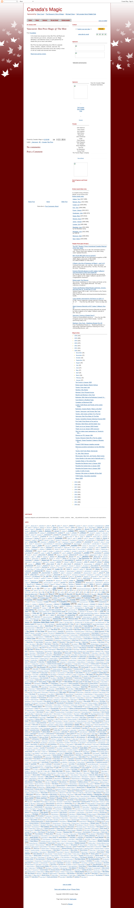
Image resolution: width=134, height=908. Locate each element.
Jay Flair (67, 735)
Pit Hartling (41, 815)
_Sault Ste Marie (45, 572)
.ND (29, 592)
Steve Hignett (51, 851)
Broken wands (66, 20)
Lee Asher (33, 764)
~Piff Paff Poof (57, 620)
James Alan (45, 730)
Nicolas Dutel (76, 801)
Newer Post (31, 201)
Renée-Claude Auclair (52, 821)
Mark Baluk (33, 776)
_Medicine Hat (73, 554)
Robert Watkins (79, 828)
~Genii (60, 613)
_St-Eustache (90, 574)
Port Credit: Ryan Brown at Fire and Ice (87, 421)
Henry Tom (35, 724)
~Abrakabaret (40, 609)
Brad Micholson (39, 651)
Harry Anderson (99, 720)
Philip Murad (72, 814)
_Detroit (81, 536)
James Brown (65, 730)
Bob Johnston (91, 649)
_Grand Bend (38, 543)
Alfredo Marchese (99, 631)
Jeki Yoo (89, 739)
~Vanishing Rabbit (85, 624)
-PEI (64, 588)
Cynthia (74, 674)
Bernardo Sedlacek (65, 645)
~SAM (93, 620)
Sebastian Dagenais (45, 841)
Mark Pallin (40, 778)
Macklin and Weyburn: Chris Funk (85, 395)
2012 (76, 499)
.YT (99, 592)
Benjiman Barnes (95, 644)
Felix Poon (105, 704)
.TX (80, 592)
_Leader (42, 553)
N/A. (66, 798)
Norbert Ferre (60, 803)
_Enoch (98, 538)
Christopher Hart (32, 670)
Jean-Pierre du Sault (56, 737)
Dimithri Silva (88, 692)
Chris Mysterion (41, 667)
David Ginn (33, 685)
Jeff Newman (35, 739)
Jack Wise (85, 728)
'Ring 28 (86, 594)
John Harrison (70, 744)
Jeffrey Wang (83, 739)
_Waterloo (38, 584)
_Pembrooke (77, 564)
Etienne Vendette (93, 703)
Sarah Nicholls (34, 837)
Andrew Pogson (30, 636)
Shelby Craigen (60, 843)
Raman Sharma (56, 817)
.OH (53, 592)
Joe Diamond (44, 742)
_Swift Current (86, 578)
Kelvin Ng (93, 756)
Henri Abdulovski (79, 722)
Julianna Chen (78, 753)
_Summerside (64, 578)
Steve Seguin (84, 851)
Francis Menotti (78, 706)
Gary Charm (102, 710)
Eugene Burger (103, 703)
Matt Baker (105, 780)
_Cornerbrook (82, 534)
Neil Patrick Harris (81, 799)
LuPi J (95, 769)
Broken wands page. (78, 196)
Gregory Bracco (30, 719)
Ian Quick (61, 726)
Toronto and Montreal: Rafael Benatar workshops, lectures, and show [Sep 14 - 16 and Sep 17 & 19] (89, 288)
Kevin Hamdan (42, 760)
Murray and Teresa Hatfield (99, 796)
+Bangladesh (49, 604)
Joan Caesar (91, 740)
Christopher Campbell (97, 669)
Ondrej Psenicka (91, 803)
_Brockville (104, 529)
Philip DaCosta (54, 814)
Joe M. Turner (52, 742)
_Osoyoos (30, 564)
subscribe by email (83, 34)
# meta (90, 600)
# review (53, 601)
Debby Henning (91, 688)
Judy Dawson (52, 753)
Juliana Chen (68, 753)
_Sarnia (27, 572)
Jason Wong (39, 735)
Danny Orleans (101, 679)
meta (53, 785)
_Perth (105, 564)
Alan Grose (31, 629)
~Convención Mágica (72, 611)
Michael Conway (31, 787)
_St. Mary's (69, 576)
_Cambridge (81, 531)
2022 (76, 345)
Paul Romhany (68, 808)
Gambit (48, 710)
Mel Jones (31, 785)
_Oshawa (106, 562)
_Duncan (36, 538)
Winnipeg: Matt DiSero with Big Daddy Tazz (88, 424)
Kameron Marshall (69, 755)
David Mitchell (45, 686)
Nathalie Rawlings (92, 798)
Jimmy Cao (73, 740)
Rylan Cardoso (44, 835)
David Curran (84, 683)
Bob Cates (69, 649)
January (78, 380)
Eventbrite (33, 33)
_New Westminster (83, 558)
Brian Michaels (41, 654)
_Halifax (63, 545)
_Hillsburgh (34, 547)
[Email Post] (53, 139)
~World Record (49, 626)
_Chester (67, 532)
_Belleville (99, 527)
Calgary (98, 656)
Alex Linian (87, 629)
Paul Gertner (33, 808)
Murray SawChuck (41, 798)
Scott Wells (71, 839)
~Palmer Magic (28, 620)
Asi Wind (99, 640)
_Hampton (84, 545)
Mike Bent (75, 792)
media (103, 783)
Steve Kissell (60, 851)
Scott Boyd (80, 837)
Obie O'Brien (81, 803)
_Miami (99, 554)
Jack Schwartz (76, 728)
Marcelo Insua (104, 772)
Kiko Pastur (71, 760)
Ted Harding (56, 857)
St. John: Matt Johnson (82, 453)
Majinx (85, 771)
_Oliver (72, 562)
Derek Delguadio (68, 690)
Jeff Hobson (102, 737)
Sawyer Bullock (62, 837)
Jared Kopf (33, 733)
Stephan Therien (45, 848)
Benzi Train (36, 645)
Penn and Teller (37, 810)
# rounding (63, 601)
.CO (59, 590)
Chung (71, 670)
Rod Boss (37, 830)
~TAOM (60, 622)
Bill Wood (98, 647)
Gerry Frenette (105, 712)
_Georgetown (87, 541)
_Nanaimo (43, 558)
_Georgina (96, 541)
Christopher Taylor (55, 670)
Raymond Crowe (75, 819)
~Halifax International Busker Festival (89, 613)
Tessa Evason (74, 857)
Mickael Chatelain (100, 790)
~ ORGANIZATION (78, 607)
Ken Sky (65, 758)
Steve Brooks (65, 850)
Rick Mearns (36, 824)
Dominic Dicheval (69, 694)
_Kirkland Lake (104, 549)
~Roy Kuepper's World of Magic (82, 620)
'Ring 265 (78, 594)
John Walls (79, 746)
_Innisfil (77, 547)
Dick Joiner (63, 692)
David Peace (76, 686)
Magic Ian (33, 771)
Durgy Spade (100, 695)
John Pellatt (46, 746)
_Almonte (64, 525)
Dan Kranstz (59, 676)
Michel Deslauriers (62, 790)
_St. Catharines (36, 576)
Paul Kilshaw (41, 808)
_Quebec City (59, 569)
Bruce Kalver (106, 654)
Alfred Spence (89, 631)
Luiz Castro (74, 769)
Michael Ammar (61, 785)
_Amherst (71, 525)
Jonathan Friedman (104, 747)
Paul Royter (78, 808)
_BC (85, 527)
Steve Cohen (73, 850)
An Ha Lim (51, 633)
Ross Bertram (78, 832)
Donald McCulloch (88, 694)
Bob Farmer (76, 649)
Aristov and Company (38, 640)
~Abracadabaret (29, 609)
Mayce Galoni (90, 783)
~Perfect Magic (45, 620)
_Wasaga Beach (89, 582)
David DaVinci (94, 683)
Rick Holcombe (28, 824)
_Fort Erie (57, 540)
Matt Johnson (62, 781)
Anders (78, 633)
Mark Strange (48, 778)
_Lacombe (73, 551)
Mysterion (59, 798)
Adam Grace (39, 627)
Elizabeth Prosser (65, 699)
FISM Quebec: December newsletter (86, 476)
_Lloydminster (77, 553)
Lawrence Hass (90, 762)
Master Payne (73, 780)
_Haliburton (55, 545)
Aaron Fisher (68, 626)
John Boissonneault (91, 742)
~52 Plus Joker (89, 607)
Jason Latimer (87, 733)
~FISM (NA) (35, 613)
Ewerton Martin (48, 704)
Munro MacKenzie (85, 796)
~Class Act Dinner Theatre (58, 611)
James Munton (36, 731)
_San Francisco (87, 571)
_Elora (85, 538)
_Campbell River (91, 531)
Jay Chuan (53, 735)
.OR (62, 592)
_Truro (106, 580)
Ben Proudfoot (65, 644)
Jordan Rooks (28, 751)
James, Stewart (77, 221)
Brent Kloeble (41, 652)
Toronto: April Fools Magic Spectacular (87, 451)
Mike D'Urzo (29, 794)
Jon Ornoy (75, 747)
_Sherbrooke (77, 572)
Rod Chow (45, 830)
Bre (102, 651)
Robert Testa (69, 828)
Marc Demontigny (52, 772)
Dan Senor (102, 676)
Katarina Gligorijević (87, 755)
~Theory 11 (39, 624)
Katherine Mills (97, 755)
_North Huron (104, 560)
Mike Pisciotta (63, 794)
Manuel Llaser (43, 772)
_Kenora (56, 549)
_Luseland (106, 553)
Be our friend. (81, 158)
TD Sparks (49, 857)
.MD (96, 590)
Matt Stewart (72, 781)
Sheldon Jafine (91, 843)
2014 (76, 494)
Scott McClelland (35, 839)
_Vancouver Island (47, 582)
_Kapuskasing (34, 549)
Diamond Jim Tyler (54, 692)
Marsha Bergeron (76, 778)
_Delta (75, 536)
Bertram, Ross (77, 202)
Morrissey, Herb (77, 236)
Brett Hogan (86, 652)
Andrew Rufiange (39, 636)
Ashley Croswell (91, 640)
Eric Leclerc (87, 701)
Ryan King (65, 833)
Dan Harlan (42, 676)
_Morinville (27, 558)
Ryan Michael (82, 833)
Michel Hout (71, 790)
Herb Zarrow (50, 724)
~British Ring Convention (70, 609)
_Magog (34, 554)
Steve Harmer (43, 851)
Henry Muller (28, 724)
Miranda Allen (98, 794)
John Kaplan (78, 744)
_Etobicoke (27, 540)
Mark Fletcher (85, 776)
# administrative (86, 596)
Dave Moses (96, 681)
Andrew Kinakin (74, 634)
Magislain (68, 771)
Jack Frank (54, 728)
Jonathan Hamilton (41, 749)
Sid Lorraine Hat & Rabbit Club (86, 14)
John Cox (42, 744)
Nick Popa (29, 801)
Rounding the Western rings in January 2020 (88, 463)
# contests (78, 598)
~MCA (100, 616)
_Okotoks (66, 562)
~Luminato (28, 617)
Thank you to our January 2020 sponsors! (87, 429)
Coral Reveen (28, 674)
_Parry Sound (67, 564)
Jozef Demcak (86, 751)
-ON (54, 588)
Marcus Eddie (36, 774)
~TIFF (45, 624)
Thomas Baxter (29, 860)
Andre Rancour (104, 633)
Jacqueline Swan (34, 730)
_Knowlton (50, 551)
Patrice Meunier (75, 805)
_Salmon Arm (79, 571)
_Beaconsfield (91, 527)
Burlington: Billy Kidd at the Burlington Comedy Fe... (90, 397)
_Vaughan (62, 582)
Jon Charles (59, 747)
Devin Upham (37, 692)
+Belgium (56, 604)
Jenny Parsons (29, 740)
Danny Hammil (76, 679)
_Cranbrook (43, 536)
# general (87, 598)
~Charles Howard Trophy (43, 611)
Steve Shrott (92, 851)
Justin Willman (29, 755)
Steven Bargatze (48, 853)
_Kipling (97, 549)
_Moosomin (105, 556)
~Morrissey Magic (73, 618)
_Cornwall (89, 534)
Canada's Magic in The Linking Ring (86, 461)
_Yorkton (71, 586)
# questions (39, 601)
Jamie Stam (92, 731)
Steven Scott (105, 853)
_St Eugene (74, 574)
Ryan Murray (100, 833)
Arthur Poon (75, 640)
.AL (43, 590)
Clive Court (40, 14)
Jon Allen (42, 747)
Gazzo (52, 712)
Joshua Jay (77, 751)
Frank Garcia (87, 706)
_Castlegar (42, 532)
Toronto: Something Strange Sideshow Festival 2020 (90, 419)
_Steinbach (85, 576)
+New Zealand (77, 606)
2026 (76, 335)
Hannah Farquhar (58, 720)
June (77, 368)
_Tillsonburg (58, 580)
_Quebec (48, 569)
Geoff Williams (69, 712)
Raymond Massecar (95, 819)
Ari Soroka (80, 638)
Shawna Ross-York (33, 843)
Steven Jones (76, 853)
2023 (76, 343)
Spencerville (98, 846)
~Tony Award (51, 624)
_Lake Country (89, 551)
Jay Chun (60, 735)
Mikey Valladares (87, 794)
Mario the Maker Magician (96, 774)
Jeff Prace (53, 739)
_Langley (97, 551)
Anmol (70, 636)
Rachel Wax (97, 815)
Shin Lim (48, 844)
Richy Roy (104, 823)
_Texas (103, 578)
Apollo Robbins (64, 638)
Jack (41, 728)
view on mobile (103, 20)
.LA (92, 590)
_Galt (59, 541)
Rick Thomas (58, 824)
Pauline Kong (28, 810)
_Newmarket (28, 560)
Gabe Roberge (64, 708)
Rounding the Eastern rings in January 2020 (88, 468)
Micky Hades (44, 792)
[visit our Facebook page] (103, 35)
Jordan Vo (44, 751)
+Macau (55, 606)
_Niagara (36, 560)
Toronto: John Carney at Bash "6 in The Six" (88, 414)
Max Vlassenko (64, 783)
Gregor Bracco (106, 717)
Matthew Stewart (104, 781)
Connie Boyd (103, 672)
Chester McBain (77, 663)
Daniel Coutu (78, 677)
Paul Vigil (94, 808)
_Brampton (78, 529)
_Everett (34, 540)
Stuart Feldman (54, 855)
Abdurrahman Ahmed (30, 627)
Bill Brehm (28, 647)
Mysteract (52, 798)
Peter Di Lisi (81, 810)
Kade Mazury (38, 755)
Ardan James (73, 638)
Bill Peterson (82, 647)
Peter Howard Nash (99, 810)
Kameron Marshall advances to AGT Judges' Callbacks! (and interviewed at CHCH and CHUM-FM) (88, 271)
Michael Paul (84, 789)
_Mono (78, 556)
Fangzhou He (65, 704)
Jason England (60, 733)
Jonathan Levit (51, 749)
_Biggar (32, 529)
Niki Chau (33, 803)
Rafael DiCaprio (39, 817)
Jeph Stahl (37, 740)
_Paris (58, 564)
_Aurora (107, 525)
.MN (103, 590)
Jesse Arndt (52, 740)
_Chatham (60, 532)
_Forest (51, 540)
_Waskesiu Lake (30, 584)
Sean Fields (79, 839)
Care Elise (74, 658)
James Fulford (81, 730)
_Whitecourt (98, 584)
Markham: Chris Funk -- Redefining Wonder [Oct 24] (87, 323)
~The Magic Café (78, 622)
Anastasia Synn (60, 633)
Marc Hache (79, 772)
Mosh (78, 796)
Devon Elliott (45, 692)
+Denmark (85, 604)
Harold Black (72, 720)
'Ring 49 (32, 596)
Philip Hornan (63, 814)
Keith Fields (66, 756)
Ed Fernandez (42, 697)
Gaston (47, 712)
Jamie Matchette (83, 731)
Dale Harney (99, 674)
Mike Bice (81, 792)
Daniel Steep (38, 679)
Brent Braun (32, 652)
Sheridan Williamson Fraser (103, 843)
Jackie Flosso (93, 728)
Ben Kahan (48, 644)
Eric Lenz (96, 701)
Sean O (94, 839)
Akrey (71, 627)
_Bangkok (60, 527)
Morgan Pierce (64, 796)
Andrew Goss (66, 634)
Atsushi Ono (29, 642)
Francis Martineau (68, 706)
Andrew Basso (28, 634)
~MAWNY (95, 616)
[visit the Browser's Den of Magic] (90, 50)
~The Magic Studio (88, 622)
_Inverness (90, 547)
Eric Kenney (79, 701)
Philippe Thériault (92, 814)
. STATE (35, 590)
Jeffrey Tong (75, 739)
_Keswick (62, 549)
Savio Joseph (52, 837)
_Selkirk (62, 572)
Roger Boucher (61, 830)
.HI (74, 590)
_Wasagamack (98, 582)
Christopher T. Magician (43, 670)
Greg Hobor (68, 717)
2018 (76, 484)
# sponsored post (84, 601)
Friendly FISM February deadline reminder (87, 444)
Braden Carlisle (56, 651)
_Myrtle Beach (35, 558)
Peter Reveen (63, 812)
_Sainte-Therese (70, 571)
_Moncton (71, 556)
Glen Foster (76, 713)
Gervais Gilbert (30, 713)
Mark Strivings (58, 778)
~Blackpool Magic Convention (53, 609)
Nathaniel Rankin (49, 799)
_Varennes (55, 582)
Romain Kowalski (71, 830)
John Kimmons (88, 744)
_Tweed (26, 582)
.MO (107, 590)
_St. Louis (62, 576)
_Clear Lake (105, 532)
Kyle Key (107, 760)
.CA (53, 590)
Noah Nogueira (50, 803)
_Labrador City (58, 551)
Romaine (79, 830)
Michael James (39, 789)
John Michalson (30, 746)
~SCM (99, 620)
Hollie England (69, 724)
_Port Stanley (68, 567)
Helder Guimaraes (69, 722)
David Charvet (63, 683)
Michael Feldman (71, 787)
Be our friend (54, 20)
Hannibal (66, 720)
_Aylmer (29, 527)
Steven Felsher (67, 853)
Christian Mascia (67, 669)
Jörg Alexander (53, 751)
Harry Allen (90, 720)
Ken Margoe (37, 758)
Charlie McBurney (68, 663)
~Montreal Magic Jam (58, 618)
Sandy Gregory (101, 835)
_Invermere (83, 547)
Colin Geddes (79, 672)
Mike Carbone (88, 792)
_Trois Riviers (99, 580)
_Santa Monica (104, 571)
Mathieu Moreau (97, 780)
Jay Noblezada (75, 735)
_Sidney (94, 572)
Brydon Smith (29, 656)
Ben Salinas (74, 644)
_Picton (52, 565)
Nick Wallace (45, 801)
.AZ (50, 590)
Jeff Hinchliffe (91, 737)
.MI (99, 590)
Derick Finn (88, 690)
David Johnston (67, 685)
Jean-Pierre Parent (69, 737)
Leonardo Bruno (104, 764)
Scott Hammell (99, 837)
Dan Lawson (67, 676)
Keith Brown (56, 757)
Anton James (50, 638)
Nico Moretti (59, 801)
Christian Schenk (78, 669)
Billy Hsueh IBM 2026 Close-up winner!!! (84, 255)
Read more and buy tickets (38, 54)
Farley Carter (82, 704)
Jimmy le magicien (82, 740)
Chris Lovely (105, 665)
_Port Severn (60, 567)
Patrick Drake (84, 805)
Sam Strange (71, 835)
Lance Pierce (54, 762)
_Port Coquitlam (105, 565)
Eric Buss (56, 701)
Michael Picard (100, 789)
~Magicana (57, 617)
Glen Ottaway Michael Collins (97, 713)
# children (54, 597)
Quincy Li (81, 815)
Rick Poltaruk (50, 824)
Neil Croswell (60, 799)
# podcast (106, 599)
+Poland (85, 606)
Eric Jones (71, 701)
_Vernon (70, 582)
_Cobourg (32, 534)
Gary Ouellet (32, 712)
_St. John (45, 576)
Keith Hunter (74, 756)
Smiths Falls (68, 846)
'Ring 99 (66, 596)
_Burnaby (56, 531)
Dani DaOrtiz (69, 677)
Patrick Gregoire (93, 805)
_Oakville (58, 562)
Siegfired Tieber (93, 844)
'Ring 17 (51, 594)
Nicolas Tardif (95, 801)
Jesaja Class (44, 740)
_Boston (54, 529)
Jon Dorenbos (67, 747)
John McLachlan (104, 744)
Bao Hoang (70, 642)
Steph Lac (36, 848)
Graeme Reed (91, 715)
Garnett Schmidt (74, 710)
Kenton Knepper (88, 758)
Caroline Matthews (54, 660)
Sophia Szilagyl (90, 846)
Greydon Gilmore (50, 719)
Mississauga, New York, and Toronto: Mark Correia (90, 456)
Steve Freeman (100, 850)
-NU (45, 588)
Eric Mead (102, 701)
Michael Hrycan (29, 789)
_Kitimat (39, 551)
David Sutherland (41, 688)
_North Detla (87, 560)
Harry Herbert (32, 722)
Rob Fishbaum (45, 826)
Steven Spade (28, 855)
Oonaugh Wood (100, 803)
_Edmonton (58, 538)
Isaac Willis (88, 726)
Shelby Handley (69, 843)
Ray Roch (56, 819)
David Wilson (71, 688)
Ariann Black (87, 638)
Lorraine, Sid (76, 224)
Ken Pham (57, 758)
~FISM (101, 611)
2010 (76, 504)
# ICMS (104, 598)
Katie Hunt (105, 755)
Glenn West (35, 715)
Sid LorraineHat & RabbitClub (80, 109)
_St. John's (55, 576)
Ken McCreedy (48, 758)
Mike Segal (78, 794)
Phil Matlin (35, 814)
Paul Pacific (49, 808)
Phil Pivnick (44, 814)
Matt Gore (54, 781)
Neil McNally (70, 799)
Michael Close (70, 14)
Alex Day (62, 629)
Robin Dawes (95, 828)
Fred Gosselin (104, 706)
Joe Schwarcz (60, 742)
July (77, 365)
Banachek (62, 642)
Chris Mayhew (29, 667)
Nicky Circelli (52, 801)
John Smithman (63, 746)
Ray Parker (49, 819)
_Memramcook (93, 554)
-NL (33, 588)
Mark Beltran (41, 776)
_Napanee (51, 558)
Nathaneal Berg (39, 799)
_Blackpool (39, 529)
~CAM (95, 609)
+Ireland (37, 606)
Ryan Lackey (73, 833)
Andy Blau (56, 636)
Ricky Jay (71, 824)
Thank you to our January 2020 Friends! (87, 426)
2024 (76, 340)
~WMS (41, 626)
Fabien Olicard (57, 704)
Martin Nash (32, 780)
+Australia (41, 604)
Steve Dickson (84, 850)
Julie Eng (86, 753)
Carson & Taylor (81, 660)
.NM (40, 592)
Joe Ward (67, 742)
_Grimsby (33, 545)
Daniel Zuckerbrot (57, 679)
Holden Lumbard (59, 724)
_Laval (36, 553)
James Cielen (73, 730)
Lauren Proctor (80, 762)
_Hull (73, 547)
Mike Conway (106, 792)
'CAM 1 (104, 592)
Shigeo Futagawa (40, 844)
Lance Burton (45, 762)
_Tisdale (71, 580)
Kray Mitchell (84, 760)
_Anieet (84, 525)
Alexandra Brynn (69, 631)
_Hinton (41, 547)
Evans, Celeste (77, 210)
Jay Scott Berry (102, 735)
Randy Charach (73, 817)
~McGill (106, 616)
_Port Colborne (94, 565)
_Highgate (27, 547)
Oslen (32, 805)
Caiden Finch (82, 656)
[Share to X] (61, 140)
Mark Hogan (93, 776)
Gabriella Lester (92, 708)
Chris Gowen (71, 665)
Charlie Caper (35, 663)
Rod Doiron (53, 830)
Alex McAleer (96, 629)
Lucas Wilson (43, 769)
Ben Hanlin (32, 644)
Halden (44, 720)
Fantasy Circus (74, 704)
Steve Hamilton (34, 851)
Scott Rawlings (56, 839)
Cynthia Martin (81, 674)
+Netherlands (69, 606)
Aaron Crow (59, 626)
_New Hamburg (72, 558)
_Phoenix (38, 565)
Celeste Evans (100, 660)
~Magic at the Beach (47, 616)
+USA (56, 608)
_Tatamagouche (96, 578)
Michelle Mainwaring (89, 790)
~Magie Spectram (87, 616)
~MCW (26, 618)
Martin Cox (93, 778)
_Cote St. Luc (97, 534)
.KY (88, 590)
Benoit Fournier (104, 644)
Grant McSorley (33, 717)
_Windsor (29, 586)
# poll (28, 601)
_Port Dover (36, 567)
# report (46, 601)
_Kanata (27, 549)
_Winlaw (37, 586)
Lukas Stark (83, 769)
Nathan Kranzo (29, 799)
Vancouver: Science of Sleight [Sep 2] (83, 315)
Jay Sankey (91, 735)
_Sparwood (48, 574)
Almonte (32, 633)
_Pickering (45, 565)
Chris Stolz (93, 667)
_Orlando (92, 562)
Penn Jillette (48, 810)
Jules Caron (60, 753)
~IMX (47, 615)
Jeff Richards (60, 739)
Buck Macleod (38, 656)
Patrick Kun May (28, 807)
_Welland (64, 584)
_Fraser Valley (33, 542)
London (42, 767)
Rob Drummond (35, 826)
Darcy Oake (51, 681)
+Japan (49, 606)
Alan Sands (46, 629)
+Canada (44, 142)
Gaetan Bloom (30, 710)
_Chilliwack (83, 533)
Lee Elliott (42, 764)
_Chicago (74, 532)
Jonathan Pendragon (61, 749)
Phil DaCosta (103, 812)
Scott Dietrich (89, 837)
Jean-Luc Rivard (43, 737)
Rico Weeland (79, 824)
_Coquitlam (64, 534)
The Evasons (50, 859)
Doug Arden (34, 695)
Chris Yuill (35, 669)
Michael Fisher (91, 787)
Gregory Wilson (39, 719)
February (78, 378)
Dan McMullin (85, 676)
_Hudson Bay (66, 547)
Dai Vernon (90, 674)
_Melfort (80, 554)
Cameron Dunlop (34, 658)
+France (107, 604)
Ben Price (50, 142)
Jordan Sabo (37, 751)
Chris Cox (46, 665)
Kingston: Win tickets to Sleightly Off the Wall (89, 473)
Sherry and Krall (30, 844)
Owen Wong (59, 805)
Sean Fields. (87, 839)
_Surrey (73, 578)
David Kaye (85, 685)
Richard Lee (91, 821)
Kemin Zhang (28, 758)
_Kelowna (48, 549)
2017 (76, 487)
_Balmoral (35, 527)
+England (92, 604)
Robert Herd (32, 828)
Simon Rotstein (43, 846)
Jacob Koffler (100, 728)
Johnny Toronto (28, 747)
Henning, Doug (77, 219)
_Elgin (74, 538)
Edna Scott (72, 697)
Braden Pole (65, 651)
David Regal (94, 686)
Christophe (87, 669)
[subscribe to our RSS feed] (97, 35)
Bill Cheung (35, 647)
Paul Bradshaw (94, 807)
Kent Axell (71, 758)
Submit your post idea (83, 29)
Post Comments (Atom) (52, 206)
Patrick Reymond (57, 807)
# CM (69, 598)
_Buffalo (40, 531)
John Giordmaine (52, 744)
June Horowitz (96, 753)
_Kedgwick (41, 549)
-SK (94, 588)
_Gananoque (65, 541)
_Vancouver (34, 142)
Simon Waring (52, 846)
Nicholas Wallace (104, 799)
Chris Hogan (89, 665)
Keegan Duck (48, 756)
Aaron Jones (78, 626)
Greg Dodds (42, 717)
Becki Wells (78, 642)
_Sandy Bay (96, 571)
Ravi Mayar (92, 817)
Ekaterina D (56, 699)
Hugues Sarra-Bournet (100, 724)
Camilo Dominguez (64, 658)
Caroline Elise (34, 660)
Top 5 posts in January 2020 (84, 382)
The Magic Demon (80, 859)
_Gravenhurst (104, 543)
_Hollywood (48, 547)
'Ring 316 (100, 594)
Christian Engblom (57, 669)
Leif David (49, 764)
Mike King (38, 794)
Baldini (55, 642)
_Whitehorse (105, 584)
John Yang (86, 746)
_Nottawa (52, 562)
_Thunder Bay (49, 580)
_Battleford (79, 527)
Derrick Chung (105, 690)
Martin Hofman (101, 778)
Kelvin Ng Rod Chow (103, 756)
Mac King (101, 769)
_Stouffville (36, 578)
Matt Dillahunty (29, 781)
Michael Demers (61, 787)
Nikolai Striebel (40, 803)
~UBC (77, 624)
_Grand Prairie (67, 543)
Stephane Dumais (78, 848)
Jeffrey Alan (68, 739)
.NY (48, 592)
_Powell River (76, 567)
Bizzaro (38, 649)
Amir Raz (45, 633)
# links (49, 600)
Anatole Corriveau (71, 633)
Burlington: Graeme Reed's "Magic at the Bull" (89, 409)
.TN (76, 592)
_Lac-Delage (66, 551)
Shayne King (51, 843)
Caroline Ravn (64, 660)
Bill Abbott (99, 645)
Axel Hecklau (39, 642)
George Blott (77, 712)
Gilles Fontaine (57, 713)
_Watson (52, 584)
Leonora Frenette (39, 765)
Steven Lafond (95, 853)
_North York (45, 562)
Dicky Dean (72, 692)
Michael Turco (43, 790)
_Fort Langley (65, 540)
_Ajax (52, 525)
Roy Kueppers (87, 832)
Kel (88, 756)
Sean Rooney (101, 839)
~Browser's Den (83, 609)
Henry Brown (87, 722)
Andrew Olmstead (96, 634)
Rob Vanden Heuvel (81, 826)
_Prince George (95, 567)
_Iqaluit (97, 547)
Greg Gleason (60, 717)
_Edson (69, 538)
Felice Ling (98, 704)
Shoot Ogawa (58, 844)
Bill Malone (55, 647)
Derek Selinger (78, 690)
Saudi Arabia (44, 837)
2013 (76, 497)
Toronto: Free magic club (83, 387)
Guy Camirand (83, 719)
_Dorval (88, 536)
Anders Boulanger (86, 633)
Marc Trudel (94, 773)
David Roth (102, 686)
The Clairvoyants (40, 859)
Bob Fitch (83, 649)
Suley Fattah (74, 855)
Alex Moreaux (106, 629)
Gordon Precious (79, 715)
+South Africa (99, 606)
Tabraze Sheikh (99, 855)
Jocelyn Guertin (101, 740)
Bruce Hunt (99, 654)
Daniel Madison (97, 677)
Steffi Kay (28, 848)
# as (98, 596)
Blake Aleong (60, 649)
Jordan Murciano (102, 749)
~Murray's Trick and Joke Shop (89, 618)
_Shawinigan (69, 572)
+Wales (65, 607)
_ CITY (26, 525)
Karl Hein (78, 755)
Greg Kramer (75, 717)
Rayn (103, 819)
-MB (102, 586)
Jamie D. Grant (73, 731)
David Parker (62, 686)
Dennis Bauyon (33, 690)
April (77, 372)
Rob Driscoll (27, 826)
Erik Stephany (69, 703)
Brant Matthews (90, 651)
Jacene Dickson (34, 728)
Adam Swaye (57, 627)
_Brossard (33, 531)
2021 (76, 348)
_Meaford (65, 554)
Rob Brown (98, 824)
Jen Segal (96, 739)
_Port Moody (52, 567)
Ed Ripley (51, 697)
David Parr (68, 686)
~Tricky (72, 624)
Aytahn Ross (48, 642)
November (79, 355)
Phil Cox (96, 812)
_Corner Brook (73, 534)
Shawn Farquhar (103, 841)
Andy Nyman (64, 636)
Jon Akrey (36, 747)
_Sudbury (56, 578)
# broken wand (44, 598)
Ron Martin (33, 832)
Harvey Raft (51, 722)
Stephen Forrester (35, 850)
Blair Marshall (52, 649)
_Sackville (55, 571)
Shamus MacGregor (72, 841)
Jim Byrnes (59, 740)
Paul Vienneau (86, 808)
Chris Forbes (53, 665)
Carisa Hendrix (92, 658)
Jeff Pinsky (45, 739)
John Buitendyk (101, 742)
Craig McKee (53, 674)
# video (91, 601)
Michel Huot (79, 790)
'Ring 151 (42, 594)
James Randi (46, 731)
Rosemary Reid (67, 832)
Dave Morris (88, 681)
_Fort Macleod (73, 540)
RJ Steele (92, 824)
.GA (71, 590)
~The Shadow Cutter (100, 622)
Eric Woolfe (50, 703)
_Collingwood (47, 534)
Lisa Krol (89, 765)
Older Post (64, 201)
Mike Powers (70, 794)
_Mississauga (61, 556)
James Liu (27, 731)
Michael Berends (72, 785)
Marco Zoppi (28, 774)
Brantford (98, 651)
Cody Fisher (53, 672)
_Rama (68, 569)
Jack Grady (61, 728)
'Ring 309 (94, 594)
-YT (99, 588)
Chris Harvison (81, 665)
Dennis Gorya (42, 690)
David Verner (51, 688)
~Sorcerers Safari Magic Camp (43, 622)
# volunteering (103, 601)
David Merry (35, 687)
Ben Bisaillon (94, 642)
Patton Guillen (85, 807)
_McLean (59, 554)
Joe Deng (36, 742)
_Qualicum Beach (40, 569)
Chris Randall (85, 667)
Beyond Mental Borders (88, 645)
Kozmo (78, 760)
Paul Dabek (102, 807)
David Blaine (54, 683)
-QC (70, 588)
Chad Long (33, 661)
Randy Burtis (65, 817)
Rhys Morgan (63, 821)
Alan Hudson (39, 629)
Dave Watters (104, 681)
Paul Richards (58, 808)
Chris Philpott (52, 667)
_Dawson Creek (68, 536)
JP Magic (93, 751)
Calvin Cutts (105, 656)
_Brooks (27, 531)
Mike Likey (45, 794)
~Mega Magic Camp (34, 618)
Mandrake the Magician (31, 772)
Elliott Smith (82, 699)
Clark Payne (78, 670)
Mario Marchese (83, 774)
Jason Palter (103, 733)
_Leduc (48, 553)
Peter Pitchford (54, 812)
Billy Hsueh (106, 647)
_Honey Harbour (58, 547)
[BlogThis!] (59, 140)
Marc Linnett (86, 772)
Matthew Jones (94, 781)
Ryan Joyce (49, 833)
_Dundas (43, 538)
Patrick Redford (48, 807)
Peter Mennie (44, 812)
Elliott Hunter (74, 699)
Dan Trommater (44, 677)
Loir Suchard (103, 765)
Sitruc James (60, 846)
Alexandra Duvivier (79, 631)
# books (35, 598)
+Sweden (27, 607)
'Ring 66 (48, 596)
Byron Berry (74, 656)
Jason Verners (29, 735)
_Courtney (27, 536)
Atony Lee (106, 640)
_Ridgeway (48, 571)
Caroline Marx (42, 660)
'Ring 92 (57, 596)
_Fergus (39, 540)
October (78, 358)
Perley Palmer (64, 810)
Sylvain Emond (89, 855)
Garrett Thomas (93, 710)
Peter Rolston (72, 812)
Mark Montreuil (33, 778)
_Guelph (39, 545)
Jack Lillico (68, 728)
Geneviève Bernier (60, 712)
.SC (69, 592)
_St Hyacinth (82, 574)
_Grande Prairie (86, 543)
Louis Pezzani (95, 767)
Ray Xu (68, 819)
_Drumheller (104, 536)
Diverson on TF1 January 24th (84, 435)
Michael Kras (48, 789)
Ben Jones (40, 644)
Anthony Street (41, 638)
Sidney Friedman (84, 844)
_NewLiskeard (104, 558)
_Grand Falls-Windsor (48, 543)
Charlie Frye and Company (54, 663)
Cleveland (105, 670)
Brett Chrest (77, 652)
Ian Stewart (69, 726)
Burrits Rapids (47, 656)
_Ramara (75, 569)
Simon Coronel (35, 846)
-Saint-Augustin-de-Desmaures (84, 588)
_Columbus (56, 534)
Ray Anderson (101, 817)
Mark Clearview (50, 776)
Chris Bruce (104, 663)
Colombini (94, 672)
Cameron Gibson (53, 658)
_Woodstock (62, 586)
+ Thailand (34, 604)
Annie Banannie (86, 636)
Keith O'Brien (82, 756)
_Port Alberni (85, 565)
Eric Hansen (63, 701)
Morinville (73, 796)
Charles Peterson (100, 661)
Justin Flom (104, 753)
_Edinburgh (49, 538)
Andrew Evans (46, 634)
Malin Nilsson (104, 771)
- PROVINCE (79, 586)
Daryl (60, 681)
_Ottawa (38, 564)
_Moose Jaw (96, 556)
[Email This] (57, 140)
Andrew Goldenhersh (56, 634)
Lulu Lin (90, 769)
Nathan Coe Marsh (102, 798)
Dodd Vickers (59, 694)
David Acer (28, 683)
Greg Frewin (50, 717)
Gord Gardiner (52, 715)
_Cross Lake (52, 536)
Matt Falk (47, 781)
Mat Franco (80, 780)
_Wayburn (58, 584)
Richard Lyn (100, 821)
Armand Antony (49, 640)
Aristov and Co (28, 640)
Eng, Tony (75, 207)
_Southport (41, 574)
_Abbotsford (41, 525)
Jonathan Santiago (72, 749)
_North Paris (28, 562)
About (37, 20)
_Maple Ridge (41, 554)
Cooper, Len (76, 204)
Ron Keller (102, 830)
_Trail (92, 580)
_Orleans (99, 562)
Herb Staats (43, 724)
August (78, 363)
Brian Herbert (33, 654)
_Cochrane (38, 534)
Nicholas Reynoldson (93, 799)
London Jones (49, 767)
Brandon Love (81, 651)
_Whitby (91, 584)
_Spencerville (56, 574)
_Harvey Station (92, 545)
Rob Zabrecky (100, 826)
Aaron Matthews (88, 626)
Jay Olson (83, 735)
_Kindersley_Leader (71, 549)
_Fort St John (100, 540)
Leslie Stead (56, 765)
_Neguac (58, 558)
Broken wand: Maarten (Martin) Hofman (87, 385)
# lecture (40, 600)
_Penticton (98, 564)
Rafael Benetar (29, 817)
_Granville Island (95, 543)
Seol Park (64, 841)
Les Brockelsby (48, 765)
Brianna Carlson (83, 654)
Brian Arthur (95, 652)
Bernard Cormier (45, 645)
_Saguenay (61, 571)
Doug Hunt (69, 696)
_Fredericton (51, 541)
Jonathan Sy (92, 749)
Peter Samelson (80, 812)
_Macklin (29, 554)
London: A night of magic (83, 471)
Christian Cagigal (45, 669)
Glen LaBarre (84, 713)
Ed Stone (57, 697)
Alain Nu (103, 627)
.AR (46, 590)
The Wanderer (106, 859)
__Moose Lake (33, 525)
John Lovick (95, 744)
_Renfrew (105, 569)
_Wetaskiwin (71, 584)
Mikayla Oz (62, 792)
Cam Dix (27, 658)
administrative (65, 627)
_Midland (27, 556)
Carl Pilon (103, 658)
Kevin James (56, 760)
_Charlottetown (50, 532)
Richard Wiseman (85, 823)
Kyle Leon (28, 762)
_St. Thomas (77, 576)
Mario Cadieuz (56, 774)
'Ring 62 (40, 596)
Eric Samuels (35, 703)
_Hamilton (73, 545)
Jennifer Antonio (105, 739)
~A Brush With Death (101, 607)
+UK (50, 608)
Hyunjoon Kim (34, 726)
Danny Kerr (93, 679)
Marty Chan (49, 780)
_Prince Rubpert (105, 567)
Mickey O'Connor (35, 792)
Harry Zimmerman (41, 722)
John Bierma (82, 742)
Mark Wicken (66, 778)
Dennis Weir (59, 690)
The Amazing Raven (100, 857)
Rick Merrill (43, 824)
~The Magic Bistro (68, 622)
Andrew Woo (48, 636)
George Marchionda (86, 712)
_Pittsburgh (78, 565)
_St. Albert (97, 574)
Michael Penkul (92, 789)
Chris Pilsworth (62, 667)
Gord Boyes (44, 715)
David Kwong (103, 685)
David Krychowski (94, 685)
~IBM (40, 615)
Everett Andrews (39, 704)
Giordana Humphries (67, 713)
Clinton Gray (35, 672)
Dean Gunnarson (80, 688)
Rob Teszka (71, 826)
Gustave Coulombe (72, 719)
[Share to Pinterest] (65, 140)
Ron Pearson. (51, 832)
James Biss (57, 730)
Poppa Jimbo (63, 815)
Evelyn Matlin (29, 704)
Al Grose (76, 627)
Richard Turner (75, 823)
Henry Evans (105, 722)
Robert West (87, 828)
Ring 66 (86, 824)
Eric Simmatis (42, 703)
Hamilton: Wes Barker (82, 390)
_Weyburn (78, 584)
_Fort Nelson (81, 540)
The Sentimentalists (94, 859)
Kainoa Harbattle (47, 755)
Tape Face (33, 857)
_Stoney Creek (28, 578)
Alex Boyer (54, 629)
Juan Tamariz (44, 753)
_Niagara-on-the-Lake (57, 560)
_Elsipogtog (91, 538)
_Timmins (65, 580)
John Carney (33, 744)
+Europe (100, 604)
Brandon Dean (73, 651)
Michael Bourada (83, 785)
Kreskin (91, 760)
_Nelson (64, 558)
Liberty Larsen (65, 765)
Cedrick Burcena (90, 660)
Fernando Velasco (37, 706)
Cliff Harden (27, 672)
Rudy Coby (104, 832)
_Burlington (48, 531)
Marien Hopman (46, 774)
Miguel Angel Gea (54, 792)
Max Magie (47, 783)
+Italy (43, 606)
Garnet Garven (56, 710)
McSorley (97, 783)
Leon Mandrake (81, 764)
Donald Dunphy (78, 694)
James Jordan (102, 730)
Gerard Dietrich (96, 712)
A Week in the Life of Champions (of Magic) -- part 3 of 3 (89, 263)
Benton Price (28, 645)
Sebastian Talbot (56, 841)
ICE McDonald (78, 726)
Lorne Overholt (65, 767)
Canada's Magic (44, 9)
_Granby (31, 543)
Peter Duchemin (89, 810)
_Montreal (85, 556)
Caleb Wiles (91, 656)
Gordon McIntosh (69, 715)
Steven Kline (85, 853)
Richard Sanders (45, 823)
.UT (84, 592)
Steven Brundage (58, 853)
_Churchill (91, 532)
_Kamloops (104, 547)
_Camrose (101, 531)
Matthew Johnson (83, 781)
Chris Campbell (28, 665)
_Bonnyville (47, 529)
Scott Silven (64, 839)
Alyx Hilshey (38, 633)
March (78, 375)
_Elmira (79, 538)
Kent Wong (79, 758)
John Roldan (54, 746)
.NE (33, 592)
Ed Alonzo (34, 697)
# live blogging (58, 600)
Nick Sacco (37, 801)
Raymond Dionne (85, 819)
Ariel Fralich (105, 638)
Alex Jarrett (69, 629)
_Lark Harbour (104, 551)
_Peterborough (29, 565)
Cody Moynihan (61, 672)
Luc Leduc (35, 769)
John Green (62, 744)
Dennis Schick (51, 690)
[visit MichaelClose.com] (90, 57)
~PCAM (35, 620)
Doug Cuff (41, 695)
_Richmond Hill (38, 571)
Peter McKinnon (34, 812)
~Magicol (78, 616)
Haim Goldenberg (36, 720)
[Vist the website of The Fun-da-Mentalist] (81, 98)
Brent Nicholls (58, 653)
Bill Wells (90, 647)
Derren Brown (96, 690)
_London (86, 553)
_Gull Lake (47, 545)
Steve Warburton (37, 853)
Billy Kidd (30, 649)
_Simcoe (100, 572)
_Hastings (99, 545)
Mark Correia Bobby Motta (74, 776)
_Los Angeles (97, 553)
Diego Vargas (80, 692)
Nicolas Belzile (67, 801)
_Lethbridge (55, 553)
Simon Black (101, 844)
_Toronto (79, 580)
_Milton (38, 556)
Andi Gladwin (95, 633)
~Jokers (52, 615)
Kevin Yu (64, 760)
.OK (58, 592)
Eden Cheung (64, 697)
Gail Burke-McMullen (40, 710)
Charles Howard (71, 661)
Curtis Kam (68, 674)
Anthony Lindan (31, 638)
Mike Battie (68, 792)
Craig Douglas (44, 674)
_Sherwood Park (87, 572)
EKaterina (50, 699)
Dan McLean (75, 676)
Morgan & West (54, 796)
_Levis (63, 553)
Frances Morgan (58, 706)
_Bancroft (48, 527)
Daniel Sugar (48, 679)
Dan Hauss (51, 676)
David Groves (41, 685)
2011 (76, 502)
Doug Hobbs (61, 695)
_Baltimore (41, 527)
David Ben (45, 683)
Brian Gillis (102, 652)
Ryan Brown (28, 833)
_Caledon (63, 531)
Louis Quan (102, 767)
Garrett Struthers (83, 710)
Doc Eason (32, 694)
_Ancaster (78, 525)
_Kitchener (28, 551)
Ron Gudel (87, 830)
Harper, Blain (76, 216)
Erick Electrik (60, 703)
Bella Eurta (85, 642)
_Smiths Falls (33, 574)
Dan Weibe (53, 677)
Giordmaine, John (78, 213)
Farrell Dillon (90, 704)
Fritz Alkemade (55, 708)
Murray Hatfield (29, 798)
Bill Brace (107, 645)
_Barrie (73, 527)
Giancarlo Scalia (48, 713)
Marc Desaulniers (62, 772)
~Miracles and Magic (45, 618)
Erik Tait (77, 703)
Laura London (72, 762)
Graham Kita (101, 715)
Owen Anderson (50, 805)
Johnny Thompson (103, 746)
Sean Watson (34, 841)
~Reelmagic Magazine (68, 620)
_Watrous (46, 584)
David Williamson (61, 688)
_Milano (32, 556)
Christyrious (65, 670)
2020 (76, 350)
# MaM (66, 599)
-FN (98, 586)
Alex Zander (40, 631)
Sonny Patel (81, 846)
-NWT (49, 588)
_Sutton (79, 578)
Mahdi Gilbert (76, 771)
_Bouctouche (62, 529)
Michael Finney (81, 787)
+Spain (106, 606)
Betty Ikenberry (76, 645)
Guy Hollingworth (92, 719)
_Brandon (87, 529)
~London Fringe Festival (85, 615)
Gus (57, 719)
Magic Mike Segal (57, 771)
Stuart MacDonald (64, 855)
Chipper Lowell (95, 663)
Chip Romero (86, 663)
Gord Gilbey (60, 715)
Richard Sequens (57, 823)
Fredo (36, 708)
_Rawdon (81, 569)
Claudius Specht (86, 670)
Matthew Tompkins (29, 783)
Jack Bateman (47, 728)
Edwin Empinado (34, 699)
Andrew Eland (37, 634)
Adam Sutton (49, 627)
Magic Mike (47, 771)
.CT (62, 590)
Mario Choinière (65, 774)
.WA (88, 592)
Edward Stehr (89, 697)
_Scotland (55, 572)
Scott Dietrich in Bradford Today (85, 400)
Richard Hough (82, 821)
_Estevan (104, 538)
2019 (76, 482)
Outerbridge (39, 805)
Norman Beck (68, 803)
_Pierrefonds (64, 565)
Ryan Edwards (39, 833)
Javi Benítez (46, 735)
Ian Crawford (52, 726)
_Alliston (58, 525)
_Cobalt (26, 534)
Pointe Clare (49, 815)
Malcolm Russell (94, 771)
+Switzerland (35, 607)
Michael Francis (102, 787)
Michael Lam (58, 789)
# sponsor (74, 601)
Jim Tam (66, 740)
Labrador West (36, 762)
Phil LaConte (28, 814)
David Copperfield (73, 683)
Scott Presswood (47, 839)
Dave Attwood (68, 681)
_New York (96, 558)
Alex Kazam (77, 629)
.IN (81, 590)
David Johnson (57, 685)
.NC (25, 592)
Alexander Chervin (52, 631)
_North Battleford (68, 560)
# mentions (83, 599)
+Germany (29, 606)
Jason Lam (79, 733)
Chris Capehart (38, 665)
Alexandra (60, 631)
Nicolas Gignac (86, 801)
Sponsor (44, 20)
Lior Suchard (74, 765)
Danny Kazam (85, 679)
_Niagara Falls (45, 560)
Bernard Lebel (54, 645)
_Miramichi (45, 556)
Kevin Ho (49, 760)
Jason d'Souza (50, 733)
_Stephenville (93, 576)
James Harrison (91, 730)
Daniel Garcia (87, 677)
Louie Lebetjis (85, 767)
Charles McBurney (81, 661)
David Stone (32, 688)
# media (72, 600)
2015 (76, 492)
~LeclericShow (71, 615)
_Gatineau (78, 541)
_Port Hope (44, 567)
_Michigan (105, 554)
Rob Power (55, 826)
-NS (38, 588)
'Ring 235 (69, 594)
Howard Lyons (89, 724)
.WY (95, 592)
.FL (66, 590)
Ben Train (82, 644)
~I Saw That (34, 615)
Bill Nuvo (76, 647)
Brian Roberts (57, 654)
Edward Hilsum (80, 697)
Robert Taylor (60, 828)
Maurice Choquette (39, 783)
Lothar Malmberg (75, 767)
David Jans (48, 685)
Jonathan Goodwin (30, 749)
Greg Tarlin (83, 717)
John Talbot (72, 746)
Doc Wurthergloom (42, 694)
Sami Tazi (80, 835)
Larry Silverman (63, 762)
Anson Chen (95, 636)
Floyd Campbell (48, 706)
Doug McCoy (78, 695)
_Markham (51, 554)
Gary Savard (40, 712)
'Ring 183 (61, 594)
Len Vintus (72, 764)
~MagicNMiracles (68, 616)
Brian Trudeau (67, 654)
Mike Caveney (97, 792)
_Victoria (78, 582)
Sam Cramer (55, 835)
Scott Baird (72, 837)
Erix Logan (84, 703)
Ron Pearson (41, 832)
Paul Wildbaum (103, 808)
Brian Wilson (75, 654)
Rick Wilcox (64, 824)
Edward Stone (98, 697)
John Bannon (74, 742)
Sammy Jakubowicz (90, 835)
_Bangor (67, 527)
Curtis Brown (61, 674)
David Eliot (27, 685)
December (79, 353)
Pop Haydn (55, 815)
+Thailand (44, 607)
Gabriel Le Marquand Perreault (77, 708)
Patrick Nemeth (38, 807)
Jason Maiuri (95, 733)
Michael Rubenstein (33, 790)
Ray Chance (34, 819)
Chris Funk (61, 665)
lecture (26, 764)
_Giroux (102, 541)
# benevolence (105, 596)
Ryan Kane (58, 833)
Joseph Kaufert (62, 751)
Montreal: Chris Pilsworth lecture (85, 392)
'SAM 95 (73, 596)
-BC (40, 142)
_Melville (86, 554)
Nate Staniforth (82, 798)
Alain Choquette (85, 627)
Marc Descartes (71, 772)
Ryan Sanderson (35, 835)
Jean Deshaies (33, 737)
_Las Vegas (28, 553)
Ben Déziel (101, 642)
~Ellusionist (81, 611)
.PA (65, 592)
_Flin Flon (46, 540)
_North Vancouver (36, 562)
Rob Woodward (91, 826)
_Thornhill (40, 580)
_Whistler (85, 584)
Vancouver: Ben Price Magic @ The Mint (87, 416)
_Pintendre (70, 565)
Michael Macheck (66, 789)
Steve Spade (100, 851)
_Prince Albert (84, 567)
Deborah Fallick (100, 688)
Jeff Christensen (80, 737)
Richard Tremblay (66, 823)
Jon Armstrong (51, 747)
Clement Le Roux (97, 670)
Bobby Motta (99, 649)
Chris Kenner (97, 665)
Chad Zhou (41, 661)
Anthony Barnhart (104, 636)
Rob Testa (63, 826)
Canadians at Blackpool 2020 (84, 402)
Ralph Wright (48, 817)
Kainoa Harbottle (57, 755)
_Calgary (71, 531)
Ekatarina (42, 699)
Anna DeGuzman (77, 636)
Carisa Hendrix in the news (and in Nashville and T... (90, 458)
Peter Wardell (89, 812)
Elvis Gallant (101, 699)
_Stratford (43, 578)
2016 (76, 489)
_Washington (106, 582)
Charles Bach (63, 661)
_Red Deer (89, 569)
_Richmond (28, 571)
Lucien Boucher (52, 769)
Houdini (77, 724)
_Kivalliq (44, 551)
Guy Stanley (101, 719)
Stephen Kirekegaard (46, 850)
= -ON (70, 607)
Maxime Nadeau (73, 783)
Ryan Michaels (91, 833)
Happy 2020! (79, 478)
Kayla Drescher (38, 757)
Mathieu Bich (88, 780)
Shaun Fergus (92, 841)
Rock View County (29, 830)
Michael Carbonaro (95, 785)
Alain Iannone (96, 627)
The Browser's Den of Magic (55, 14)
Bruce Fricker (92, 654)
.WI (92, 592)
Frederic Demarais (29, 708)
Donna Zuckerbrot (99, 694)
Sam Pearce (63, 835)
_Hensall (106, 545)
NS (75, 803)
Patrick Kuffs (104, 805)
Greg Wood (91, 717)
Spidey (105, 846)
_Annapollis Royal (99, 525)
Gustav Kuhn (63, 719)
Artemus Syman (66, 640)
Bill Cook (42, 647)
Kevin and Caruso (100, 758)
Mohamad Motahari (35, 796)
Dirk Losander (102, 692)
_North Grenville (96, 560)
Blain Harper (44, 649)
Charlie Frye (42, 663)
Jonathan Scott (83, 749)
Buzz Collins (65, 656)
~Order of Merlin (104, 618)
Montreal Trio (45, 796)
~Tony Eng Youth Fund (62, 624)
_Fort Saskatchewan (90, 540)
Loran (57, 767)
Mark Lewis (100, 776)
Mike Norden (53, 794)
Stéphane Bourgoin (67, 848)
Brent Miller (49, 652)
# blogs (29, 597)
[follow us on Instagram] (106, 35)
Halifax (50, 720)
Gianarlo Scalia (38, 713)
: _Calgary (104, 588)
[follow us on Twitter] (100, 35)
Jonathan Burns (94, 747)
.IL (77, 590)
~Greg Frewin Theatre (70, 613)
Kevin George (34, 760)
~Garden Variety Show (49, 613)
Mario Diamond (74, 774)
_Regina (97, 569)
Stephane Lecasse (88, 848)
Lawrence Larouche (102, 762)
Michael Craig (41, 787)
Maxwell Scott (82, 783)
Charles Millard (90, 661)
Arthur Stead (83, 640)
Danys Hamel (42, 681)
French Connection (44, 708)
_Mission (51, 556)
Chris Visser (101, 667)
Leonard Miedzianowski (93, 764)
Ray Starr (62, 819)
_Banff (54, 527)
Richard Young (95, 823)
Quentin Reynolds (73, 815)
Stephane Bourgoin (55, 848)
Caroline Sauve (72, 660)
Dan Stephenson (34, 677)
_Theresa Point (32, 580)
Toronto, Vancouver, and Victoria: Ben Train (88, 411)
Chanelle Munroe (51, 662)
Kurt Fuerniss (99, 760)
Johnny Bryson (94, 746)
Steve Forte (92, 850)
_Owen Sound (50, 564)
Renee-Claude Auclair (37, 821)
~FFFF (95, 611)
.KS (85, 590)
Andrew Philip (106, 634)
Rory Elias (59, 832)
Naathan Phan (73, 798)
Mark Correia (61, 776)
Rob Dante (105, 824)
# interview (28, 600)
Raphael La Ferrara (83, 817)
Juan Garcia (27, 753)
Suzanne (81, 855)
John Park (38, 746)
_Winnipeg (44, 586)
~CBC (33, 611)
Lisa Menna (95, 765)
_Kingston (89, 549)
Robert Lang (40, 828)
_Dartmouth (59, 536)
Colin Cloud (70, 672)
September (79, 360)
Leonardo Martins (29, 765)
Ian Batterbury (42, 726)
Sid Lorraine (74, 844)
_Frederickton (43, 541)
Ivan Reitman (105, 726)
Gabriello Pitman (104, 708)
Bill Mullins (69, 647)
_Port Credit (29, 567)
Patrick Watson (67, 807)
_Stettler (100, 576)
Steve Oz (67, 851)
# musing (99, 599)
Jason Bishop (41, 733)
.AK (39, 590)
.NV (43, 592)
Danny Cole (67, 679)
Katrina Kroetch (28, 756)
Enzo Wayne (39, 701)
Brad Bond (31, 651)
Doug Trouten (86, 695)
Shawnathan (42, 843)
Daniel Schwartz (30, 679)
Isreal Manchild (96, 726)
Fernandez (27, 706)
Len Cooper (57, 764)
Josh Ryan (70, 751)
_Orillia (85, 562)
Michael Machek (75, 789)
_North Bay (79, 560)
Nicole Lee (102, 801)
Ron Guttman (94, 830)
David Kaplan (76, 685)
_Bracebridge (70, 529)
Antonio (57, 638)
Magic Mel (40, 771)
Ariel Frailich (96, 638)
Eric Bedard (47, 701)
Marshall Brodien (85, 778)
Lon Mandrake (34, 767)
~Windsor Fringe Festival (97, 624)
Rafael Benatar (105, 815)
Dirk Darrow (95, 692)
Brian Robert (49, 654)
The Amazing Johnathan (86, 857)
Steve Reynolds (75, 851)
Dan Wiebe (60, 677)
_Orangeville (79, 562)
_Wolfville (55, 586)
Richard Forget (72, 821)
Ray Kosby (42, 819)
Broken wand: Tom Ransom (80, 280)
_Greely (27, 545)
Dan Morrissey (94, 676)
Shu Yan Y (66, 844)
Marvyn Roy (65, 780)
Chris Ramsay (74, 667)
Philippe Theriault (81, 814)
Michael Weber (52, 790)
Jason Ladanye (70, 733)
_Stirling (106, 576)
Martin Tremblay (41, 780)
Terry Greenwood (65, 857)
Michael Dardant (50, 787)
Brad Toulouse (48, 651)
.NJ (36, 592)
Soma (74, 846)
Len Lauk (64, 764)
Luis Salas (67, 769)
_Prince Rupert (30, 569)
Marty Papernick (57, 780)
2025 (76, 338)
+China (79, 604)
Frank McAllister (95, 706)
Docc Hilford (51, 694)
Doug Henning (51, 696)
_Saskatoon (34, 572)
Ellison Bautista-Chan (92, 699)
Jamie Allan (64, 731)
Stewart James (38, 855)
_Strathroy (49, 578)
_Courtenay (105, 534)
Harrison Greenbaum (81, 720)
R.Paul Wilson (89, 815)
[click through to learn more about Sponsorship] (81, 176)
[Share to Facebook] (63, 140)
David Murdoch (53, 686)
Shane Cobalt (82, 841)
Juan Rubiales (35, 753)
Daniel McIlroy (106, 677)
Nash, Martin (76, 239)
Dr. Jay (93, 695)
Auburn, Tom (76, 199)
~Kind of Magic (60, 615)
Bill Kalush (49, 647)
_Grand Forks (58, 543)
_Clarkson (98, 532)
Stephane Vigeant (99, 848)
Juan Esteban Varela (103, 751)
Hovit (83, 724)
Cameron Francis (44, 658)
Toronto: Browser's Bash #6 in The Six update (89, 438)
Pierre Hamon (101, 814)
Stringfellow (46, 855)
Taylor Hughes (41, 857)
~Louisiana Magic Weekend (101, 615)
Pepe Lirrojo (56, 810)
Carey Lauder (82, 658)
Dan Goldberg (34, 676)
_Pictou (57, 565)
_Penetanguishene (88, 564)
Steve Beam (56, 850)
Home (30, 20)
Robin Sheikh (103, 828)
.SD (73, 592)
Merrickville (48, 785)
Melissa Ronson (40, 785)
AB (107, 626)
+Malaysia (61, 606)
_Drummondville (28, 538)
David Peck (84, 687)
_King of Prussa (81, 549)
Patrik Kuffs (77, 807)
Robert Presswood (50, 828)
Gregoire (99, 717)
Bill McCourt (62, 647)
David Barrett (37, 683)
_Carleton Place (33, 532)
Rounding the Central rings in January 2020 (88, 466)
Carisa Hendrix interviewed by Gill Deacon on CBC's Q (88, 298)
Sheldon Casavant (80, 843)
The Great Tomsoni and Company (65, 859)
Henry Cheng (96, 722)
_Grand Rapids (76, 543)
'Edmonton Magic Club (31, 594)
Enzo (33, 701)
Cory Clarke (35, 674)
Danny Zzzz (33, 681)
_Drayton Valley (96, 536)
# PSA (33, 601)
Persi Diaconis (72, 810)
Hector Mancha (59, 722)
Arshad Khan (58, 640)
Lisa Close (82, 765)
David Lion (27, 686)
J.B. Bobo (27, 728)
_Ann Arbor (90, 525)
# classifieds (62, 597)
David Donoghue (104, 683)
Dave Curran (79, 681)
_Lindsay (69, 553)
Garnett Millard (65, 710)
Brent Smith (68, 652)
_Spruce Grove (66, 574)
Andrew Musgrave (84, 634)
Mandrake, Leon (77, 227)
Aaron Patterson (100, 626)
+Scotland (91, 606)
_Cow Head (34, 536)
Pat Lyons (66, 805)
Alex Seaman (30, 631)
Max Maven (55, 783)
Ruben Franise (96, 832)
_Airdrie (48, 525)
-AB (84, 586)
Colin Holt (87, 672)
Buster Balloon (56, 656)
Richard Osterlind (34, 823)
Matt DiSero (38, 782)
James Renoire (56, 731)
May (77, 370)
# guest (97, 598)
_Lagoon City (81, 551)
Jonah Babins (84, 748)
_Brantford (95, 529)
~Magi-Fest (37, 616)
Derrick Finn (30, 692)
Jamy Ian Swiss (101, 731)
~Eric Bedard (89, 611)
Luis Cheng (60, 769)
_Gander (72, 541)
